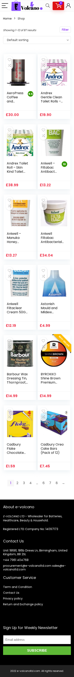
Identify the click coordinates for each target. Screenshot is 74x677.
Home (7, 18)
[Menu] (5, 5)
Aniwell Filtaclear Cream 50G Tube (16, 310)
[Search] (48, 5)
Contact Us (11, 593)
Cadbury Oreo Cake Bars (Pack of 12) (52, 448)
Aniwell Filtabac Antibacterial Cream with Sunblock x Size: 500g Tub (52, 244)
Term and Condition (17, 587)
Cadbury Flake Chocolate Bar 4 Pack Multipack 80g (18, 452)
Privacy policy (13, 598)
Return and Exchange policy (23, 604)
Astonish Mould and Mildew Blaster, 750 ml (50, 312)
